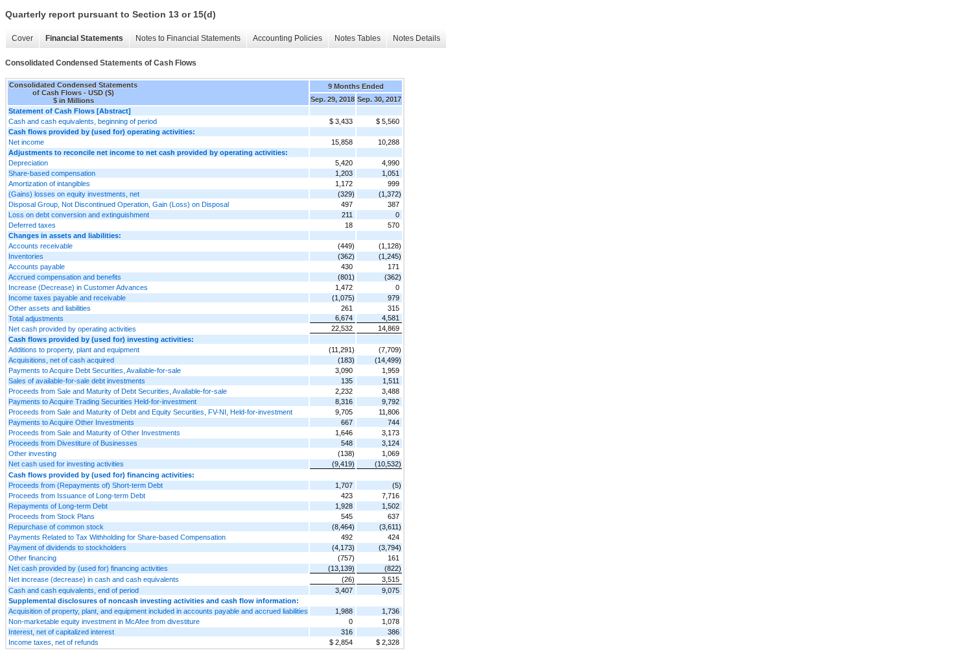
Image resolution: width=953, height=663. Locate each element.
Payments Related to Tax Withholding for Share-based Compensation (117, 537)
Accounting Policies (287, 38)
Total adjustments (36, 318)
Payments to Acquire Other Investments (71, 422)
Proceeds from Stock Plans (51, 516)
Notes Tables (358, 38)
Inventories (25, 256)
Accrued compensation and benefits (64, 277)
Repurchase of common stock (56, 527)
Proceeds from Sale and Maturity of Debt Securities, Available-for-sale (117, 391)
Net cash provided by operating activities (72, 329)
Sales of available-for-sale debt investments (76, 381)
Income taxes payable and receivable (67, 298)
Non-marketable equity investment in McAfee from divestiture (104, 621)
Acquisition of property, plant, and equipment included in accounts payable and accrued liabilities (158, 611)
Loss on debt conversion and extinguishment (78, 215)
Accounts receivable (40, 246)
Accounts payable (36, 267)
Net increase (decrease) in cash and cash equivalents (93, 579)
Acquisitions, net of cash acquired (61, 360)
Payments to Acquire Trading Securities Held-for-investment (102, 401)
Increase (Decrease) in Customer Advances (78, 287)
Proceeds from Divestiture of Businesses (72, 443)
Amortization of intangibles (49, 183)
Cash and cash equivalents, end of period (73, 590)
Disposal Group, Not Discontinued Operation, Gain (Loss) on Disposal (118, 204)
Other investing (32, 453)
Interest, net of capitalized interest (61, 632)
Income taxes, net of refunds (53, 642)
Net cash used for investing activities (66, 464)
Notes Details (416, 38)
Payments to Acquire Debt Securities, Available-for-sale (94, 370)
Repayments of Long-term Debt (58, 506)
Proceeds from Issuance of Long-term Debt (76, 496)
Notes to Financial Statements (188, 38)
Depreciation (28, 163)
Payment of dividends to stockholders (67, 547)
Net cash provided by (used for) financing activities (88, 568)
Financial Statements (84, 38)
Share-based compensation (51, 173)
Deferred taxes (32, 225)
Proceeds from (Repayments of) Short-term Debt (85, 485)
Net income (26, 142)
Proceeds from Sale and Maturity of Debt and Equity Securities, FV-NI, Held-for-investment (150, 412)
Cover (22, 38)
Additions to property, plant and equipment (73, 350)
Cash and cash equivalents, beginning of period (82, 121)
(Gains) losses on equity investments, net (73, 194)
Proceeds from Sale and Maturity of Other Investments (94, 433)
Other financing (32, 558)
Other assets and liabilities (49, 308)
